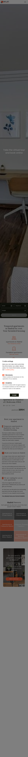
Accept (14, 395)
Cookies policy (9, 370)
